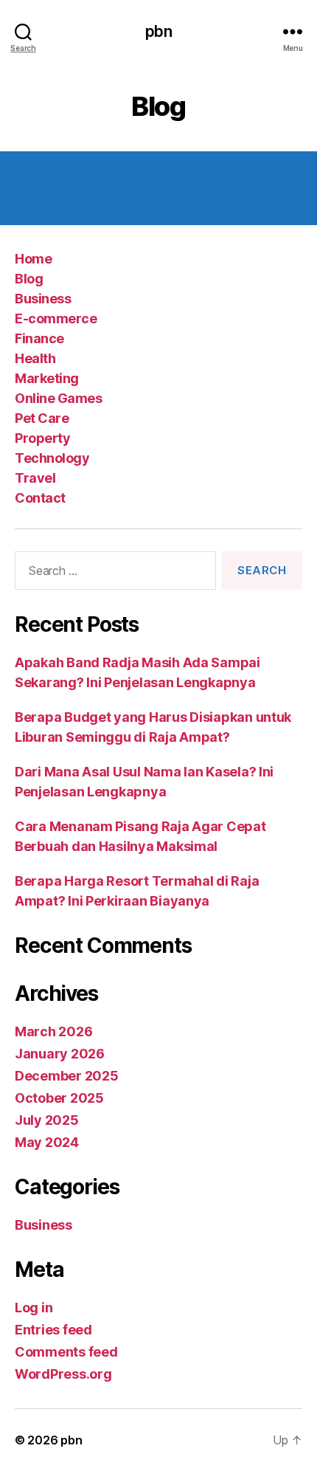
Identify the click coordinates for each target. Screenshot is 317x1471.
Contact (40, 498)
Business (43, 298)
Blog (29, 278)
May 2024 (47, 1142)
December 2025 (67, 1076)
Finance (39, 338)
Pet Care (42, 418)
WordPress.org (63, 1374)
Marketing (47, 378)
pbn (158, 31)
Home (33, 258)
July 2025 (47, 1120)
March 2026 (53, 1031)
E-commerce (56, 318)
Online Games (58, 398)
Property (42, 438)
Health (35, 358)
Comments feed (66, 1352)
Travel (35, 478)
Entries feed (53, 1329)
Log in (33, 1307)
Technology (52, 458)
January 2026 (60, 1053)
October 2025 (59, 1098)
